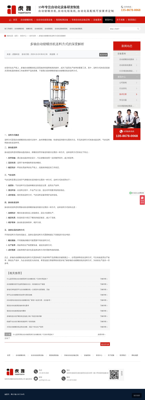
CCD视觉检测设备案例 (127, 71)
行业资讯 (123, 88)
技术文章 (32, 36)
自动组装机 (39, 28)
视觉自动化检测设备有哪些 (16, 311)
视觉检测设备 (62, 20)
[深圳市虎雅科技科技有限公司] (15, 377)
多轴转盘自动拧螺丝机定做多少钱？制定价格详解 (24, 316)
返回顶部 (137, 395)
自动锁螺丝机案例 (126, 59)
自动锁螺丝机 (27, 20)
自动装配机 (49, 28)
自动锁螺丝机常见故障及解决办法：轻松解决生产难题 (26, 284)
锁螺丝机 (29, 28)
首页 (15, 20)
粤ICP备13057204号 (17, 394)
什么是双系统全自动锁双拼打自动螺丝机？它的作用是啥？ (27, 279)
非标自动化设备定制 (81, 20)
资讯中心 (109, 20)
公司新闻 (123, 82)
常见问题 (123, 100)
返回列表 (103, 55)
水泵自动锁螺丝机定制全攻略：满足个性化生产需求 (25, 327)
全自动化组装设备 (44, 20)
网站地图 (135, 355)
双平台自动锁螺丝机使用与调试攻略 (19, 295)
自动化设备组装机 (61, 28)
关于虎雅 (120, 20)
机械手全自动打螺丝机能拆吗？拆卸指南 (21, 321)
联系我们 (132, 20)
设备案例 (97, 20)
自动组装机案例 (125, 65)
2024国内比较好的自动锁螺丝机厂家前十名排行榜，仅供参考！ (29, 300)
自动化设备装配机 (76, 28)
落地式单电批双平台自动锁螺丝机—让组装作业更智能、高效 (28, 289)
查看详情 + (101, 334)
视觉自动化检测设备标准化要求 (18, 305)
